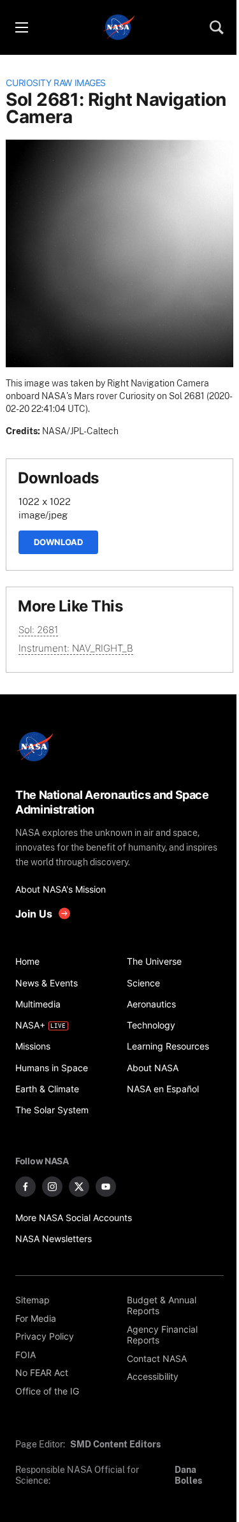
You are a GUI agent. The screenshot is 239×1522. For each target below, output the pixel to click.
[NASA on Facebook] (25, 1186)
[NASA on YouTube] (106, 1186)
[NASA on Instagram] (52, 1186)
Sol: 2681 (38, 630)
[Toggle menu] (21, 27)
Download (58, 542)
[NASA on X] (79, 1186)
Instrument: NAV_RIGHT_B (75, 648)
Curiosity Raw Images (56, 83)
